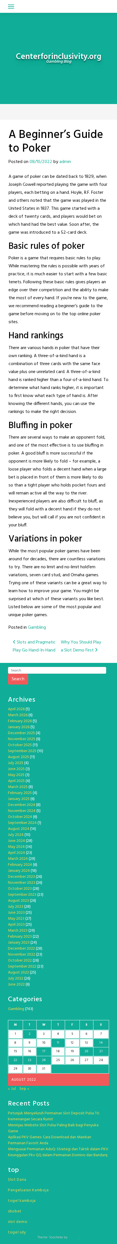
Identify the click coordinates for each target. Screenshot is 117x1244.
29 (15, 1068)
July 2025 (15, 763)
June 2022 (16, 984)
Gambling (37, 627)
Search (18, 679)
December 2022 (21, 948)
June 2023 (16, 912)
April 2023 (16, 924)
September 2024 (22, 823)
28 (101, 1060)
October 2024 (20, 817)
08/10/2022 (41, 162)
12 (72, 1042)
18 (58, 1051)
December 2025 (21, 733)
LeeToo (73, 1237)
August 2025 (18, 757)
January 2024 (19, 871)
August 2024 (18, 829)
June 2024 (16, 841)
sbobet (15, 1211)
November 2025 (21, 739)
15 (15, 1051)
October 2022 (20, 960)
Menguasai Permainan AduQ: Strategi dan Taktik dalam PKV (58, 1149)
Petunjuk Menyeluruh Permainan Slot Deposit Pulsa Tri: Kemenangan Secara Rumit (54, 1116)
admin (65, 162)
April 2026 (16, 709)
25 (58, 1060)
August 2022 (18, 972)
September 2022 (22, 966)
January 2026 (19, 727)
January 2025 (19, 799)
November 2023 (21, 882)
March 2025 (18, 787)
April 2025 (16, 781)
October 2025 (20, 745)
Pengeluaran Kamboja (28, 1190)
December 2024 (21, 805)
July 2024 (16, 835)
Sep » (24, 1089)
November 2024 (21, 811)
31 (43, 1068)
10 (43, 1042)
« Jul (12, 1089)
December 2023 (21, 877)
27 (86, 1060)
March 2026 (18, 715)
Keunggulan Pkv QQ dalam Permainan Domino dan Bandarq (57, 1155)
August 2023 (18, 900)
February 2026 (20, 721)
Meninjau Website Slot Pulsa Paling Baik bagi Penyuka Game (53, 1128)
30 (29, 1068)
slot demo (17, 1222)
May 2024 (16, 847)
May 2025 (16, 775)
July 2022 (15, 978)
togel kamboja (22, 1201)
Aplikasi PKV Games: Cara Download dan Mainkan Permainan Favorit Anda (49, 1140)
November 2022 (21, 954)
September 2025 (22, 751)
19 (72, 1051)
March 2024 (18, 859)
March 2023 (18, 930)
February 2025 (20, 793)
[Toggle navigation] (11, 6)
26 (72, 1060)
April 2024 (16, 853)
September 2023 (22, 894)
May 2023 (16, 918)
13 (86, 1042)
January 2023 (19, 942)
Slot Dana (17, 1179)
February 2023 (20, 936)
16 (29, 1051)
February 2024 (20, 865)
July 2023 (15, 906)
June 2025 (16, 769)
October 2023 (20, 888)
